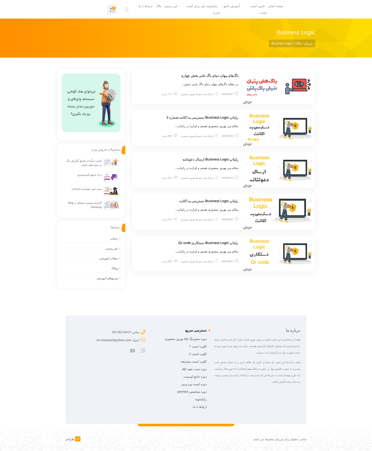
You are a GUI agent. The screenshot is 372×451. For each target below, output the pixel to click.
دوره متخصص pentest (192, 392)
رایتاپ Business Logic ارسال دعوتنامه (210, 159)
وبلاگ (114, 268)
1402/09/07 (227, 219)
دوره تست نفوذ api (194, 369)
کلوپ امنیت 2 (198, 354)
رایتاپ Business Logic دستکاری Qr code (208, 242)
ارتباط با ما (200, 407)
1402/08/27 (227, 261)
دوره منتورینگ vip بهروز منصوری (186, 339)
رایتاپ (114, 238)
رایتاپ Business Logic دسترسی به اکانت (208, 201)
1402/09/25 (227, 135)
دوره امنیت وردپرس (194, 384)
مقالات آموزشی (108, 258)
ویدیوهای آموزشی (107, 278)
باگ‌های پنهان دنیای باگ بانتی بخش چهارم (209, 75)
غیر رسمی (111, 248)
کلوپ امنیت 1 (198, 346)
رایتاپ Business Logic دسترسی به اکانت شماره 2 (202, 117)
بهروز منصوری (188, 94)
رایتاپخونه (201, 399)
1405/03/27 (227, 94)
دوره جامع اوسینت (195, 376)
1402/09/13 (227, 177)
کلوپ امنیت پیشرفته (194, 361)
